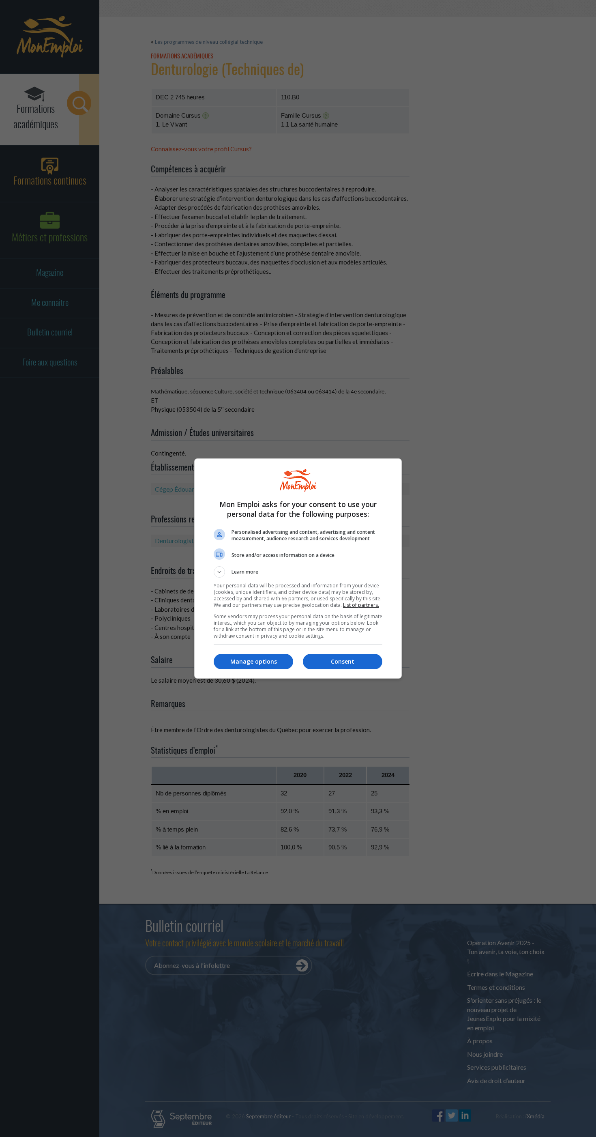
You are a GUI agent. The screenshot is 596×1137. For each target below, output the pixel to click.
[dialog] (298, 568)
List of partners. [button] (361, 605)
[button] (298, 572)
